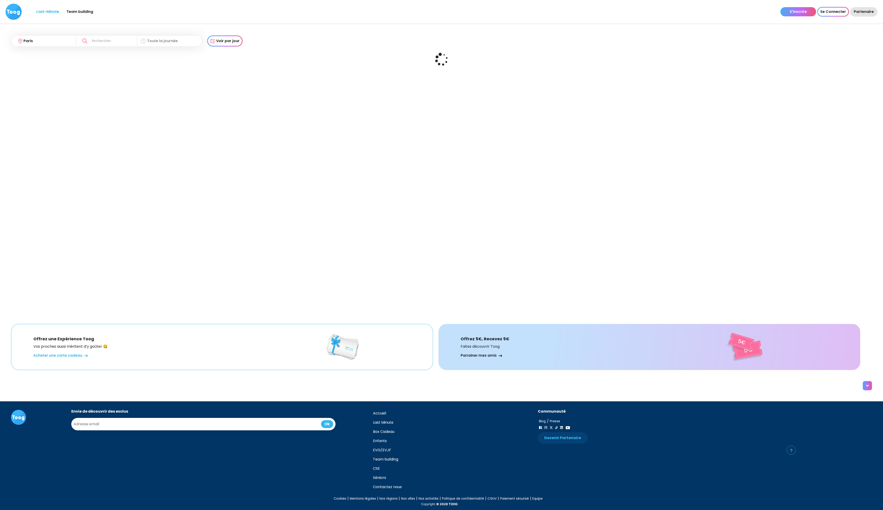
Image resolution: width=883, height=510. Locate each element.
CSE (376, 468)
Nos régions (388, 498)
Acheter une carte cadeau (57, 355)
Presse (555, 421)
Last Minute (383, 422)
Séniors (379, 477)
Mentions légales (363, 498)
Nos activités (429, 498)
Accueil (379, 413)
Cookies (340, 498)
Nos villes (408, 498)
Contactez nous (387, 487)
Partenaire (864, 11)
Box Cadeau (383, 431)
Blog (542, 421)
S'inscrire (798, 11)
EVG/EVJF (382, 450)
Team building (79, 11)
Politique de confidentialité (463, 498)
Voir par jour (228, 41)
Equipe (537, 498)
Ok (327, 424)
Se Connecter (833, 11)
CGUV (492, 498)
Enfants (380, 440)
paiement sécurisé (514, 498)
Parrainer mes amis (479, 355)
